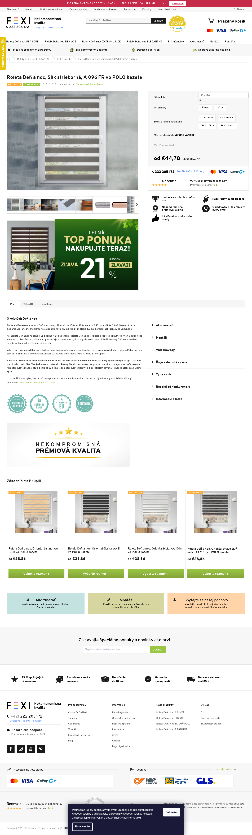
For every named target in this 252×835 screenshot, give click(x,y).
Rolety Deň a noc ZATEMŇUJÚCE (173, 724)
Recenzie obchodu (210, 718)
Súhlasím (171, 812)
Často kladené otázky (79, 735)
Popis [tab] (13, 304)
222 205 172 (164, 172)
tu (139, 817)
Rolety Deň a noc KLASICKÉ (170, 712)
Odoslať (158, 649)
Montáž (29, 9)
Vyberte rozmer (35, 574)
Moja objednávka (167, 9)
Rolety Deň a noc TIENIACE (170, 718)
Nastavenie (82, 826)
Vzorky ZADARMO (77, 712)
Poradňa (72, 718)
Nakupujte (177, 3)
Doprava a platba (78, 9)
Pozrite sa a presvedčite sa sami (37, 382)
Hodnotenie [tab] (46, 304)
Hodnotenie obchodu (51, 9)
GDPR (115, 735)
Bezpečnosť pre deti (211, 724)
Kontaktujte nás (120, 712)
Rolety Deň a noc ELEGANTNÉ (171, 729)
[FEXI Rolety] (34, 705)
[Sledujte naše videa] (31, 749)
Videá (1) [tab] (28, 304)
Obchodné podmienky (105, 9)
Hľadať (158, 21)
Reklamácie (129, 9)
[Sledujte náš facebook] (11, 749)
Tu (213, 185)
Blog (70, 741)
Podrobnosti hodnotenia (89, 84)
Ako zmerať (13, 9)
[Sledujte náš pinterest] (41, 749)
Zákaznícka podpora (26, 730)
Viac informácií (223, 769)
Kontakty (147, 9)
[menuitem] (22, 41)
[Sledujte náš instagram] (21, 749)
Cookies (116, 741)
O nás (204, 712)
